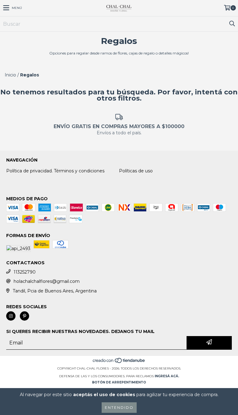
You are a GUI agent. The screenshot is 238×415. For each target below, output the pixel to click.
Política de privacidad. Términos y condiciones (55, 171)
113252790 (25, 272)
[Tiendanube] (119, 362)
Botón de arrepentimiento (119, 382)
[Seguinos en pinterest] (24, 316)
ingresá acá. (167, 376)
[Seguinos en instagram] (10, 316)
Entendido (119, 407)
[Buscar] (232, 24)
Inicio (10, 75)
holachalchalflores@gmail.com (47, 281)
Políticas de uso (136, 171)
